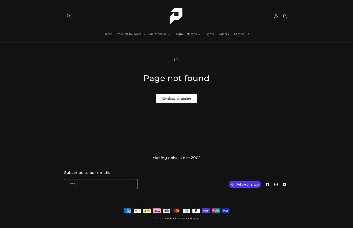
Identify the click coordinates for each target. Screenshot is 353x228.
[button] (68, 15)
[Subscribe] (132, 184)
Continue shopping (176, 99)
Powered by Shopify (187, 218)
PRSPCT (170, 218)
